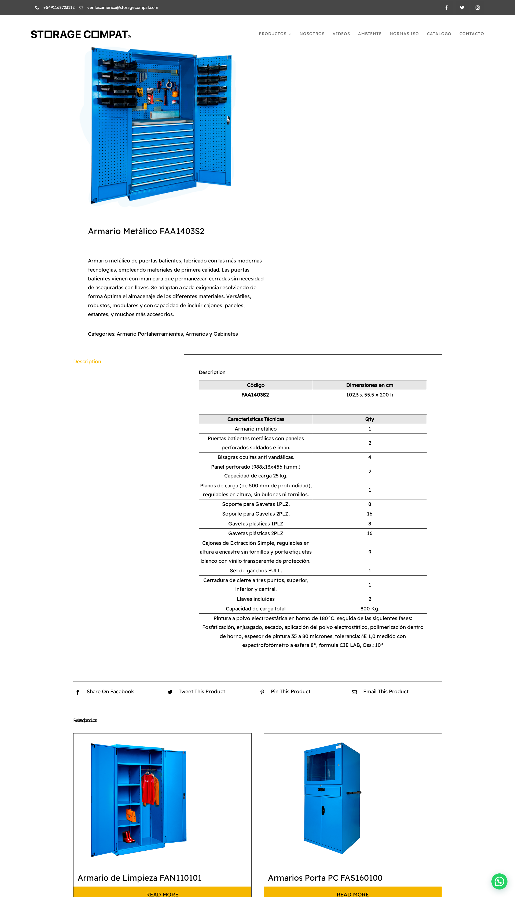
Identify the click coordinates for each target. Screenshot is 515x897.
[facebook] (446, 7)
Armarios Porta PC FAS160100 (325, 878)
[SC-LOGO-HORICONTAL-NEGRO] (81, 32)
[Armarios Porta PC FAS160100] (331, 800)
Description (87, 361)
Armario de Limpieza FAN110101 (140, 878)
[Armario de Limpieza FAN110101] (140, 800)
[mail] (81, 8)
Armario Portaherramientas (150, 334)
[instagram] (477, 7)
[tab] (121, 361)
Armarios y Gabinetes (212, 334)
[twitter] (462, 7)
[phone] (37, 8)
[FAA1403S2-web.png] (161, 124)
